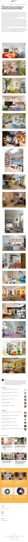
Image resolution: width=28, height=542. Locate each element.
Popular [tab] (6, 470)
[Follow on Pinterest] (15, 534)
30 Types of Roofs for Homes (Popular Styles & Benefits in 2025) (9, 392)
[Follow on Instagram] (14, 534)
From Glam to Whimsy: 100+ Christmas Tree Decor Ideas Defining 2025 (10, 415)
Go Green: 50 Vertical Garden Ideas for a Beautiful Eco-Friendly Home (10, 425)
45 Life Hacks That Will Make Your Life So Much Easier (8, 405)
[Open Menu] (2, 1)
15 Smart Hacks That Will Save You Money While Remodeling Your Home (10, 395)
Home (2, 4)
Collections (6, 4)
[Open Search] (26, 1)
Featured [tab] (3, 470)
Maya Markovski (17, 464)
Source (14, 76)
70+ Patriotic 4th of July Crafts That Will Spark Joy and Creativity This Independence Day (12, 428)
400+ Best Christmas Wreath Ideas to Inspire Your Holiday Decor (9, 418)
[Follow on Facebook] (12, 534)
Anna (2, 10)
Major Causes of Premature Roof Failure (6, 402)
